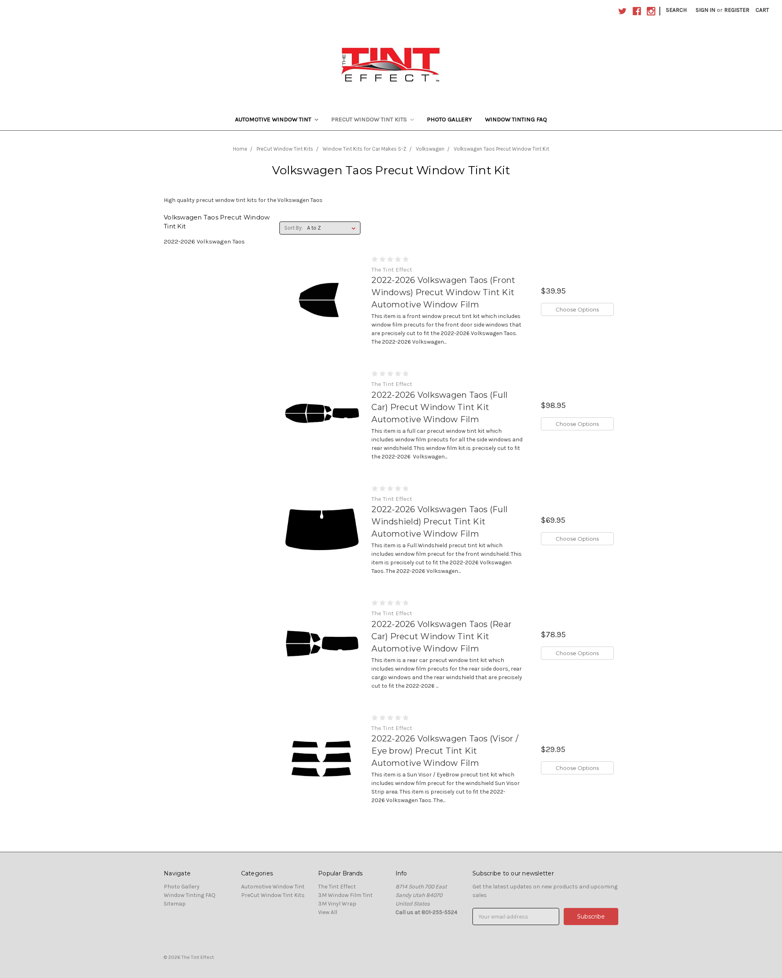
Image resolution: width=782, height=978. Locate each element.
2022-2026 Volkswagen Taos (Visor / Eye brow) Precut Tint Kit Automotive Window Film (444, 751)
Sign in (705, 10)
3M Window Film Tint (345, 895)
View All (327, 912)
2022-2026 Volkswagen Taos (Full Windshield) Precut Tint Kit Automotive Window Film (439, 521)
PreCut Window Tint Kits (370, 119)
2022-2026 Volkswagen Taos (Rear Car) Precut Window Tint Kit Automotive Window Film (441, 636)
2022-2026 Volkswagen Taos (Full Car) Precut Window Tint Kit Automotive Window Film (439, 407)
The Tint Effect (337, 886)
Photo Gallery (449, 119)
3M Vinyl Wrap (337, 903)
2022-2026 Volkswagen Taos (204, 241)
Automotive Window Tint (274, 119)
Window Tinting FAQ (516, 119)
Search (676, 10)
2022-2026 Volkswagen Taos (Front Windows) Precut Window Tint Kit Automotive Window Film (443, 292)
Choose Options (577, 309)
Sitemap (175, 903)
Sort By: (293, 228)
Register (736, 10)
